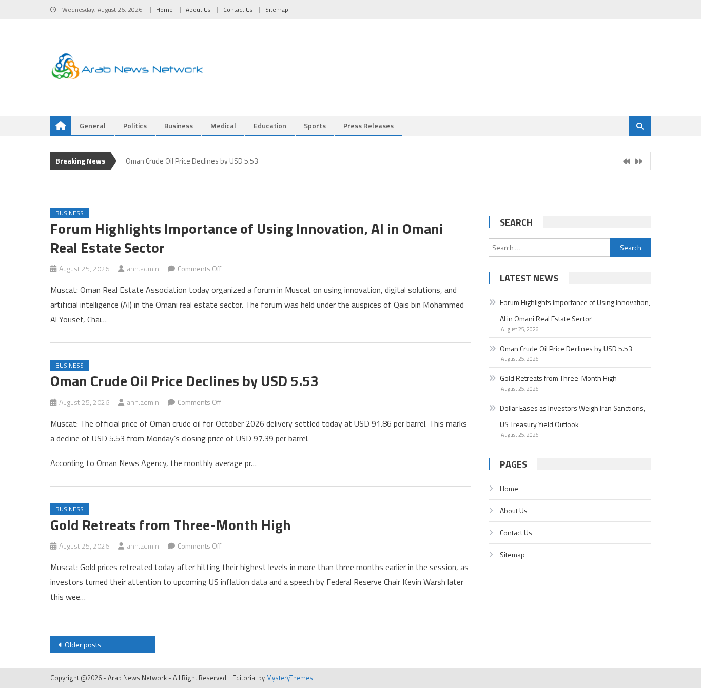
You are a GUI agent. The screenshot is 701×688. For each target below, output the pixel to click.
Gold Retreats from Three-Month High (170, 525)
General (93, 125)
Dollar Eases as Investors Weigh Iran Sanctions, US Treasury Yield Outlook (572, 416)
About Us (198, 9)
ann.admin (143, 268)
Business (178, 125)
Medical (223, 125)
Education (270, 125)
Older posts (83, 644)
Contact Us (237, 9)
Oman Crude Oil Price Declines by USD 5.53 (192, 160)
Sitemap (276, 9)
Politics (135, 125)
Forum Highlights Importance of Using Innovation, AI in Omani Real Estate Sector (246, 237)
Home (164, 9)
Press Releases (368, 125)
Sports (315, 125)
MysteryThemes (289, 678)
